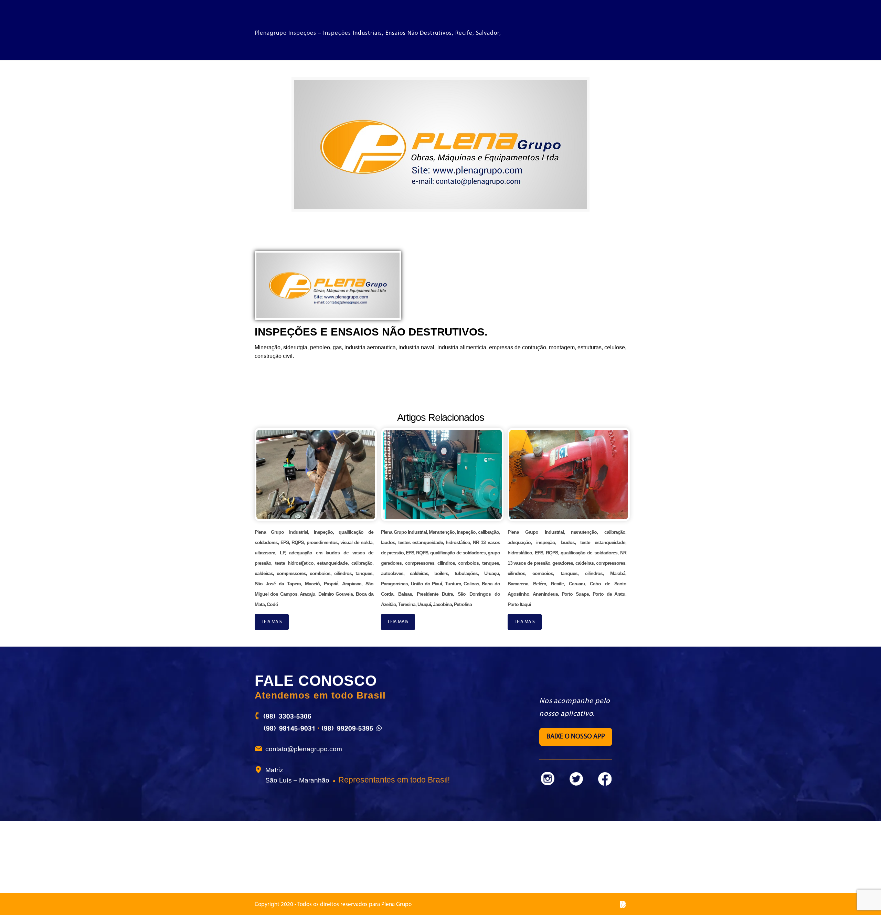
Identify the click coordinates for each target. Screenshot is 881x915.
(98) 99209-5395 (347, 728)
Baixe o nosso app (575, 736)
